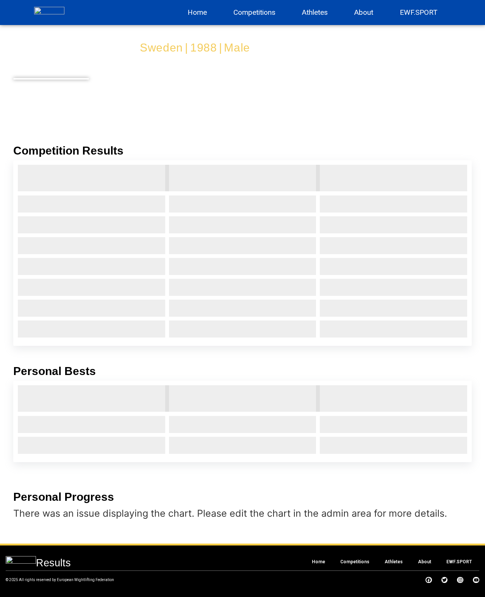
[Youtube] (476, 580)
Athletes (315, 12)
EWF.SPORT (419, 12)
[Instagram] (460, 580)
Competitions (254, 12)
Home (197, 12)
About (363, 12)
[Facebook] (429, 580)
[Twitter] (444, 580)
